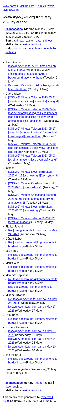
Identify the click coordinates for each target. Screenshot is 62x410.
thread (20, 40)
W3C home (10, 5)
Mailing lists (26, 5)
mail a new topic (32, 44)
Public (41, 5)
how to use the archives (27, 48)
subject (47, 40)
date (38, 40)
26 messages (14, 29)
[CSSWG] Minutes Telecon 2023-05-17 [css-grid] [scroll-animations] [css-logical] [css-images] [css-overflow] (32, 132)
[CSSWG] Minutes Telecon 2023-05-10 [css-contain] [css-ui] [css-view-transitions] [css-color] (33, 148)
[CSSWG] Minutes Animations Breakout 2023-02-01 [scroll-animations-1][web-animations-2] (32, 198)
